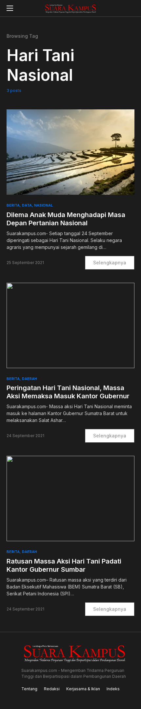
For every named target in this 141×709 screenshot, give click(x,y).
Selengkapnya (109, 262)
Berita (13, 205)
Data (27, 205)
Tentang (29, 688)
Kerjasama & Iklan (83, 688)
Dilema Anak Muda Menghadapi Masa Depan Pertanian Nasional (66, 219)
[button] (10, 8)
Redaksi (52, 688)
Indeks (113, 688)
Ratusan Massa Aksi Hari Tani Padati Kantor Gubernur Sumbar (64, 565)
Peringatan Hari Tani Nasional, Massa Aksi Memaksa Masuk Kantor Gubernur (68, 392)
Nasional (43, 205)
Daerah (29, 378)
